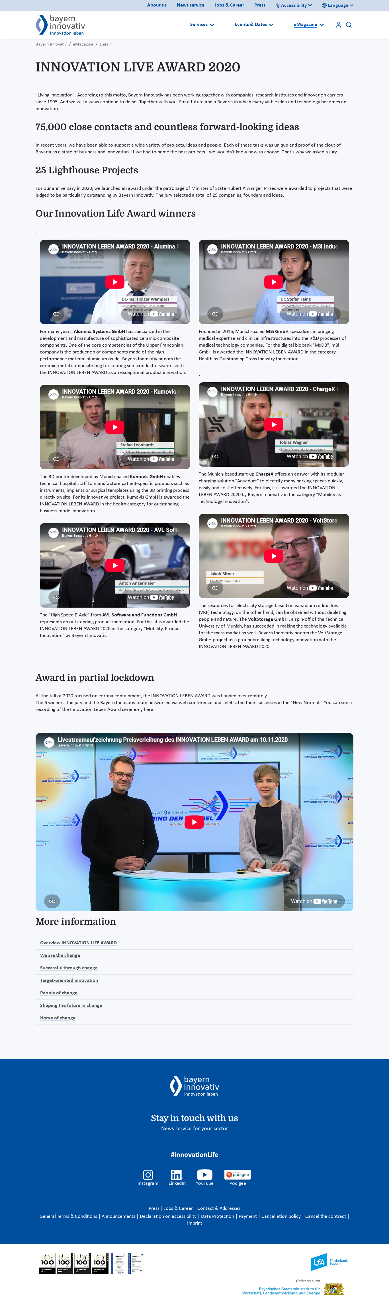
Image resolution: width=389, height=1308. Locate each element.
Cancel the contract (326, 1216)
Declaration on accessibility (169, 1216)
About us (157, 5)
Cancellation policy (281, 1216)
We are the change (60, 955)
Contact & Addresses (218, 1208)
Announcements (119, 1216)
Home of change (57, 1018)
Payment (248, 1216)
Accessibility (294, 5)
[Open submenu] (212, 24)
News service (190, 5)
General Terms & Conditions (69, 1216)
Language (338, 5)
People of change (58, 993)
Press (259, 5)
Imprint (194, 1223)
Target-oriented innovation (69, 980)
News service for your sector (194, 1129)
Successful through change (69, 968)
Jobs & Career (229, 5)
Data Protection (218, 1216)
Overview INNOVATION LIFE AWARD (78, 943)
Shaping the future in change (71, 1005)
